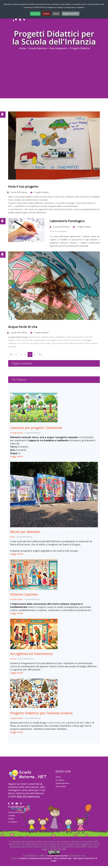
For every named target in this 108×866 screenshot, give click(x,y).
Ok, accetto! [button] (35, 13)
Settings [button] (56, 13)
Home (22, 48)
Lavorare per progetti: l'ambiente (36, 427)
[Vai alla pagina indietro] (16, 354)
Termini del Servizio (16, 812)
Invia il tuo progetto (23, 186)
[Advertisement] (54, 69)
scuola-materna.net (57, 855)
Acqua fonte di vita (22, 326)
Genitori (13, 659)
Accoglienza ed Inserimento (31, 653)
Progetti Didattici (41, 192)
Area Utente (61, 786)
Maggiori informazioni (70, 13)
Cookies (11, 815)
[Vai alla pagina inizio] (11, 354)
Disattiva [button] (46, 13)
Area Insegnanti (58, 48)
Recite (12, 537)
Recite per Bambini (25, 531)
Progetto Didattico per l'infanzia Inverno (41, 713)
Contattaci (12, 822)
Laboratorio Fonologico (67, 221)
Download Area (62, 783)
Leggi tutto (16, 456)
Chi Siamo (60, 780)
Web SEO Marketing (28, 796)
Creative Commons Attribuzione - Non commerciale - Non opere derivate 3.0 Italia (58, 859)
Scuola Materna (37, 48)
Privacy (11, 818)
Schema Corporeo (24, 594)
